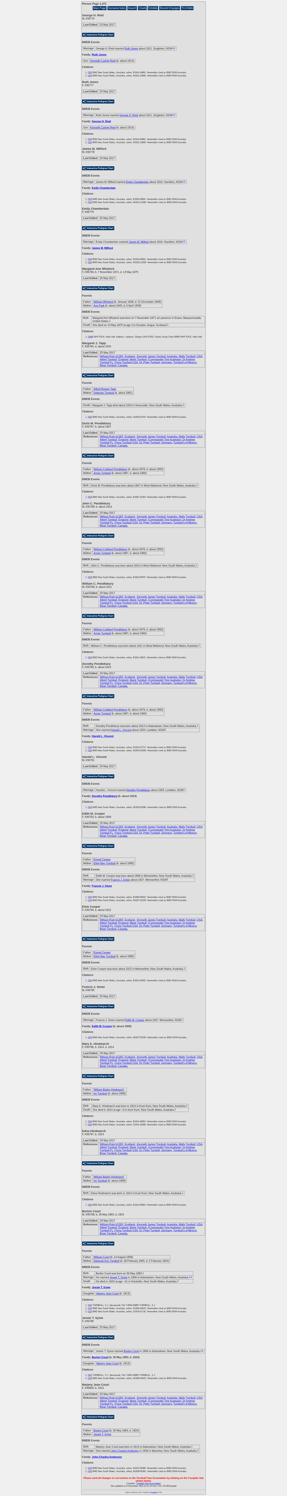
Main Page (99, 8)
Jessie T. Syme (118, 1277)
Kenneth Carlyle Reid (103, 60)
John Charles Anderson (125, 1450)
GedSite (154, 1492)
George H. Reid (129, 115)
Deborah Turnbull (104, 392)
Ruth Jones (131, 48)
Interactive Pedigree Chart (100, 34)
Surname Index (117, 8)
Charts (142, 8)
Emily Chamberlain (137, 181)
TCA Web (187, 8)
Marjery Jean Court (107, 1293)
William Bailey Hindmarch (109, 1089)
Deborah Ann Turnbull (106, 1261)
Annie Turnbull (102, 473)
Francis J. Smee (120, 879)
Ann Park (99, 305)
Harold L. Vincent (121, 730)
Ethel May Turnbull (105, 863)
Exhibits (153, 8)
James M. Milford (139, 241)
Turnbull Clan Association (148, 1483)
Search (132, 8)
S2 (90, 1305)
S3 (90, 72)
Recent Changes (170, 8)
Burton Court (131, 1351)
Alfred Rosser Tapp (105, 389)
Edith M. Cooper (134, 1020)
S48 (90, 337)
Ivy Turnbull (100, 1093)
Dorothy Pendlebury (138, 790)
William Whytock (103, 301)
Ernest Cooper (102, 859)
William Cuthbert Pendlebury (110, 469)
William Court (101, 1257)
